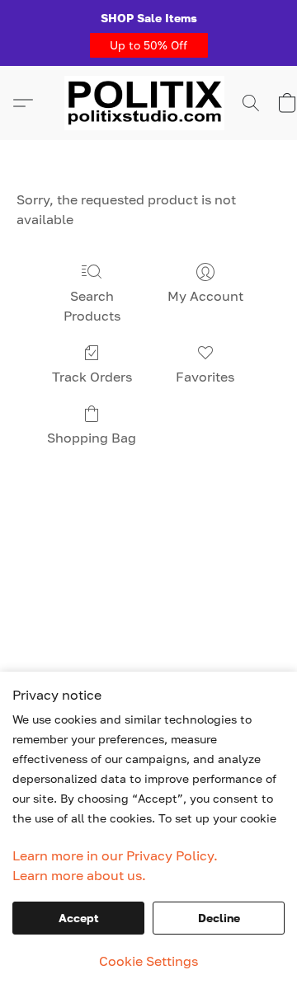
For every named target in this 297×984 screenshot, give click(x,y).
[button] (149, 45)
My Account (205, 296)
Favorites (205, 376)
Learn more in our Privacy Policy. (115, 855)
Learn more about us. (79, 875)
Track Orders (92, 376)
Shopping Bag (91, 437)
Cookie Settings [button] (148, 961)
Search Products (92, 306)
